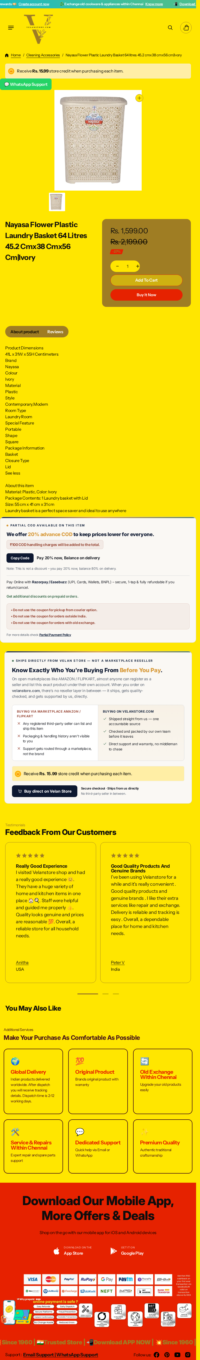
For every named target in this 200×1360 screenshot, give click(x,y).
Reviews (55, 331)
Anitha (22, 962)
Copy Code (20, 558)
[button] (11, 27)
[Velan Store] (39, 27)
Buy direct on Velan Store (48, 791)
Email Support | (39, 1355)
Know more (112, 4)
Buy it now (146, 294)
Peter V (118, 962)
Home (16, 55)
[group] (57, 202)
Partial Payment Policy (55, 635)
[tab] (24, 331)
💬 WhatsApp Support (25, 84)
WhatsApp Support (77, 1355)
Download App (149, 4)
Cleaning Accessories (43, 55)
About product (24, 331)
